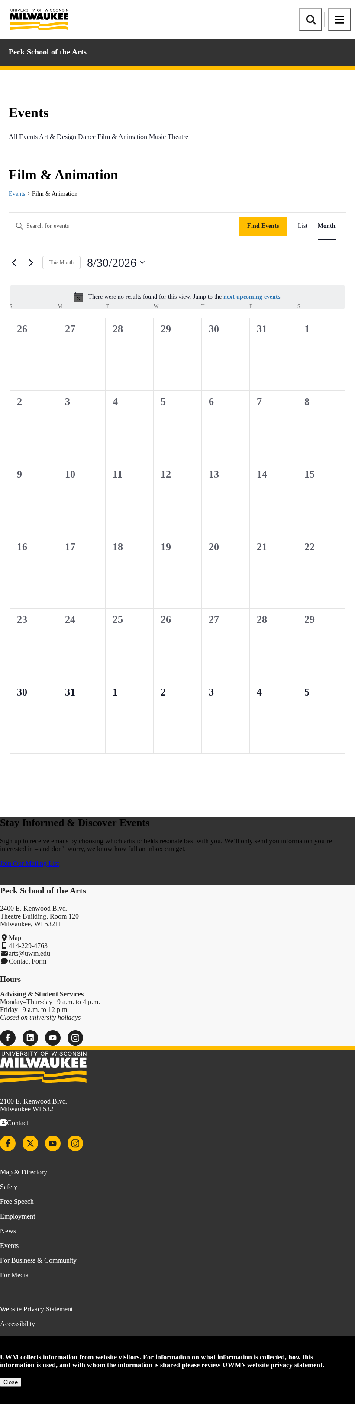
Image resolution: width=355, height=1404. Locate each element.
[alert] (177, 297)
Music (157, 136)
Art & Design (57, 136)
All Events (23, 136)
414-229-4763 (28, 945)
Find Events (263, 226)
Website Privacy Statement (36, 1309)
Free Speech (17, 1201)
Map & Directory (23, 1172)
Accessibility (17, 1323)
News (8, 1231)
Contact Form (27, 961)
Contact (17, 1122)
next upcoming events (251, 297)
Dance (87, 136)
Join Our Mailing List (29, 863)
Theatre (178, 136)
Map (15, 937)
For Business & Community (38, 1260)
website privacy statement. (285, 1365)
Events (17, 194)
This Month (61, 262)
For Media (14, 1275)
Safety (8, 1186)
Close (10, 1382)
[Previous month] (14, 262)
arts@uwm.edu (29, 953)
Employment (17, 1216)
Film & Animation (122, 136)
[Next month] (31, 262)
